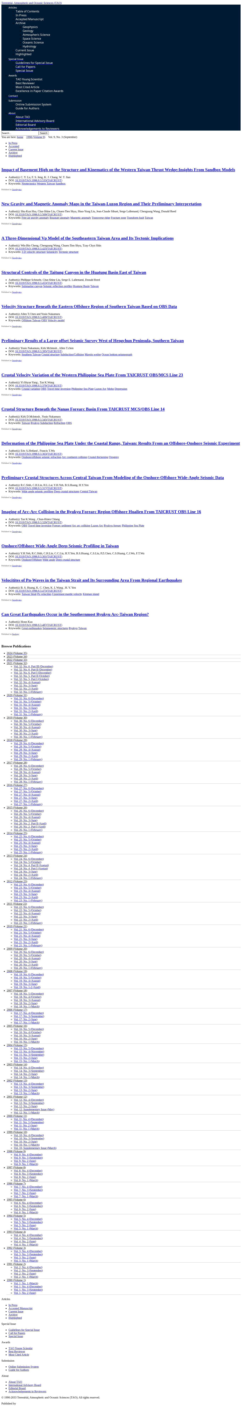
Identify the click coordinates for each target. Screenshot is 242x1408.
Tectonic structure (68, 251)
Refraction (59, 422)
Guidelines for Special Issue (24, 1329)
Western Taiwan (46, 183)
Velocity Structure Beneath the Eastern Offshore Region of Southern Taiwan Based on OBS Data (89, 306)
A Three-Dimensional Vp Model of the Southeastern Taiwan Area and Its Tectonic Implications (87, 238)
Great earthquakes (32, 628)
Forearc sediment (61, 525)
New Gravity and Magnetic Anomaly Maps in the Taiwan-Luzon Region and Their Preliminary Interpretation (101, 204)
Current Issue (16, 149)
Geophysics (16, 189)
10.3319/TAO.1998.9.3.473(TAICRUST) (38, 590)
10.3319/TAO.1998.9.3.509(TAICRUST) (38, 214)
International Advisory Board (25, 1385)
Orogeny (114, 457)
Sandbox (61, 183)
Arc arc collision (81, 525)
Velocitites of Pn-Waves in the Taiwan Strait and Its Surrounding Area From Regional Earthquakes (91, 580)
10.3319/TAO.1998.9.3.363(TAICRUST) (38, 453)
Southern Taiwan (31, 354)
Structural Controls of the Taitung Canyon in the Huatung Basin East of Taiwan (73, 272)
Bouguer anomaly (60, 217)
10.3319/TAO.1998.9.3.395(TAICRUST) (38, 351)
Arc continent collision (74, 457)
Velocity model (56, 320)
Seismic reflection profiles (57, 286)
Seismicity (52, 251)
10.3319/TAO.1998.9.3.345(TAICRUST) (38, 419)
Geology (15, 634)
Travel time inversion (59, 388)
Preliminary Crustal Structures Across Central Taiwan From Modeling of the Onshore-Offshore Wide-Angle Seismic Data (112, 477)
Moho (110, 388)
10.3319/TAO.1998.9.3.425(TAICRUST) (38, 248)
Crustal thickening (98, 457)
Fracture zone (118, 217)
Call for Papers (17, 1333)
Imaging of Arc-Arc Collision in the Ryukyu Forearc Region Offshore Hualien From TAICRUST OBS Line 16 (101, 511)
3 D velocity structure (34, 251)
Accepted (14, 146)
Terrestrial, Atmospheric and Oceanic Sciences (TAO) (31, 2)
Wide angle (49, 559)
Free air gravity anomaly (35, 217)
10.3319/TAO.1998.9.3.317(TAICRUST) (38, 488)
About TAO (15, 1381)
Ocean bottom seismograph (117, 354)
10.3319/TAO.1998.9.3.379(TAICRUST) (38, 385)
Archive (13, 152)
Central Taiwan (88, 491)
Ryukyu (35, 422)
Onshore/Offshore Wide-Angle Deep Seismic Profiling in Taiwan (60, 546)
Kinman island (91, 594)
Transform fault (135, 217)
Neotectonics (29, 183)
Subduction (46, 422)
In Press (13, 143)
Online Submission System (24, 1366)
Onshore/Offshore (32, 559)
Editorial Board (17, 1388)
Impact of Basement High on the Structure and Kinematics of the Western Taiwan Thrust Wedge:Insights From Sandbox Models (118, 169)
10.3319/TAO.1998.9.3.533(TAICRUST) (38, 180)
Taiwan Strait (29, 594)
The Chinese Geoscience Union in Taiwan (40, 1403)
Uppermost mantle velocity (67, 594)
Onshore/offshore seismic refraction (41, 457)
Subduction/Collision (72, 354)
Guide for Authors (19, 1369)
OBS (44, 320)
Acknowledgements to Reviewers (27, 1391)
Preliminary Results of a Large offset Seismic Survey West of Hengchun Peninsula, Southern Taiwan (92, 340)
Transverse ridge (101, 217)
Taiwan (149, 217)
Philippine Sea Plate (82, 388)
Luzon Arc (100, 388)
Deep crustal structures (66, 491)
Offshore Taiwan (31, 320)
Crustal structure (50, 354)
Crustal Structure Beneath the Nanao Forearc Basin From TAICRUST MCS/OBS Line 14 (83, 409)
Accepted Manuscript (20, 1308)
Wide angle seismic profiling (37, 491)
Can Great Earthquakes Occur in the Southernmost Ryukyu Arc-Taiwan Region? (75, 614)
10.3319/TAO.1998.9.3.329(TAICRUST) (38, 522)
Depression (121, 388)
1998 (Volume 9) (35, 137)
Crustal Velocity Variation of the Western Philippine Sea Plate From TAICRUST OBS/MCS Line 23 (92, 375)
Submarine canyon (32, 286)
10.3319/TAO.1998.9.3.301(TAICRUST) (38, 556)
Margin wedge (93, 354)
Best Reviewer (17, 1351)
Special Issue (16, 1336)
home (20, 137)
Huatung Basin (81, 286)
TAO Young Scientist (20, 1348)
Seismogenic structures (55, 628)
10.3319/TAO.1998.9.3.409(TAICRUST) (38, 317)
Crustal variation (31, 388)
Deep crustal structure (68, 559)
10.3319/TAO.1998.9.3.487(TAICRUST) (38, 625)
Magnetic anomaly (80, 217)
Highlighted (15, 155)
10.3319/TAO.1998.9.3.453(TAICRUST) (38, 283)
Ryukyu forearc (112, 525)
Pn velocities (44, 594)
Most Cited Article (19, 1354)
